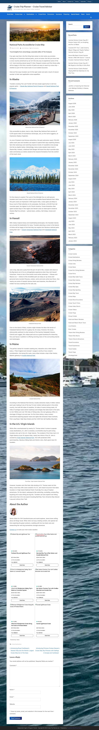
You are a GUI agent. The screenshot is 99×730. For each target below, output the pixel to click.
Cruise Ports (42, 14)
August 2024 (72, 179)
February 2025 (72, 159)
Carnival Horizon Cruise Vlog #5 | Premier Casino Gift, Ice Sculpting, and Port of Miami (78, 42)
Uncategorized (72, 355)
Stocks (77, 1)
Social (88, 14)
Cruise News (72, 267)
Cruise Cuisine (72, 254)
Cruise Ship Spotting (74, 290)
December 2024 (73, 165)
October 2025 (72, 133)
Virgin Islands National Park (25, 437)
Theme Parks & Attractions (76, 339)
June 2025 (71, 146)
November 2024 (73, 169)
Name (12, 689)
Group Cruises (72, 316)
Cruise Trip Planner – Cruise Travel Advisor (33, 6)
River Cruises (72, 329)
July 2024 (71, 182)
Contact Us (70, 1)
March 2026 (72, 116)
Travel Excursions (73, 342)
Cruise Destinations (16, 644)
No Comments (35, 48)
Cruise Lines (18, 14)
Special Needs (75, 14)
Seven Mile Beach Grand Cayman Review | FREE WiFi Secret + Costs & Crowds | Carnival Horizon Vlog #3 (79, 58)
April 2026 (71, 113)
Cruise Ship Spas (73, 286)
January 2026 (72, 123)
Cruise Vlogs (72, 313)
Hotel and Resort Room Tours (77, 322)
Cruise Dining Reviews (74, 260)
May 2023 (71, 228)
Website (12, 704)
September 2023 (73, 215)
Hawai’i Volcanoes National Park (32, 230)
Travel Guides (72, 349)
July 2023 (71, 221)
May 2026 (71, 110)
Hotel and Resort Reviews (76, 319)
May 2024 (71, 188)
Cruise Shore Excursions (75, 299)
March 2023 (72, 234)
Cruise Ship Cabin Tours (75, 277)
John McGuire (25, 48)
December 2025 (73, 126)
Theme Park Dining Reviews (76, 332)
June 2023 (71, 224)
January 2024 (72, 201)
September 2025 (73, 136)
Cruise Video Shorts (74, 306)
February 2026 (72, 120)
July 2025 (71, 142)
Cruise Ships (72, 296)
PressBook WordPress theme (74, 728)
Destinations (30, 14)
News (83, 14)
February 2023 (72, 237)
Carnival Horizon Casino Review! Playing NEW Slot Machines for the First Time (78, 71)
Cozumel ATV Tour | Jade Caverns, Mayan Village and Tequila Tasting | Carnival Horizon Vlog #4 (78, 50)
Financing (66, 14)
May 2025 (71, 149)
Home (59, 1)
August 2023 (72, 218)
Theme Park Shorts (74, 336)
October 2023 (72, 211)
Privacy (89, 1)
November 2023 (73, 208)
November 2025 (73, 129)
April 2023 (71, 231)
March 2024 (72, 195)
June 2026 (71, 106)
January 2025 (72, 162)
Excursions (50, 14)
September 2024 (73, 175)
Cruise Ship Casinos (74, 280)
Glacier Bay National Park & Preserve (31, 86)
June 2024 (71, 185)
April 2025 (71, 152)
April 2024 (71, 192)
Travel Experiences (74, 345)
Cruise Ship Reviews (74, 283)
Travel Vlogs (72, 352)
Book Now (10, 14)
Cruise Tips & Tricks (74, 303)
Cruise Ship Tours (73, 293)
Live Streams (72, 326)
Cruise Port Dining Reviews (76, 270)
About (64, 1)
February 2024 (72, 198)
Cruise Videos (72, 309)
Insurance (59, 14)
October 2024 (72, 172)
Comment (13, 665)
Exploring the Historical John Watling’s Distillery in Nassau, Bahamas (78, 88)
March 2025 (72, 156)
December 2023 (73, 205)
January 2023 (72, 241)
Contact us (13, 529)
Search (70, 24)
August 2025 (72, 139)
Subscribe (83, 1)
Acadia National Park (28, 355)
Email (12, 697)
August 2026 (72, 103)
